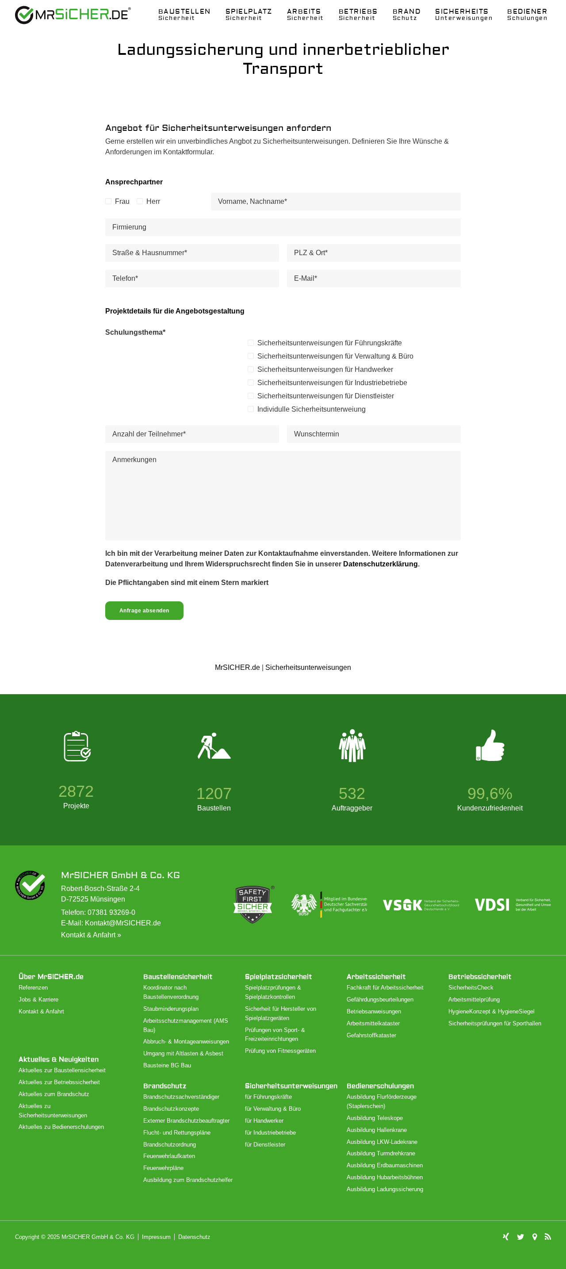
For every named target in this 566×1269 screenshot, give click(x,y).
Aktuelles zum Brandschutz (54, 1094)
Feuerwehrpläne (163, 1168)
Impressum (156, 1237)
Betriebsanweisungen (374, 1011)
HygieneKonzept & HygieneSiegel (491, 1011)
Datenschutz (194, 1237)
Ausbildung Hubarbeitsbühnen (385, 1177)
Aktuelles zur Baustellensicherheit (62, 1070)
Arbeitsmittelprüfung (474, 999)
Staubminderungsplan (171, 1008)
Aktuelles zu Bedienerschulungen (61, 1127)
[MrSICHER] (73, 15)
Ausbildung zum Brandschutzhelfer (188, 1180)
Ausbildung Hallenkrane (377, 1130)
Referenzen (33, 987)
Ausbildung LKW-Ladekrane (382, 1142)
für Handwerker (264, 1120)
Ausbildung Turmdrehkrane (381, 1153)
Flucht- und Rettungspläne (176, 1132)
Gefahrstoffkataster (371, 1035)
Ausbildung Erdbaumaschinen (385, 1165)
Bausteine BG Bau (167, 1065)
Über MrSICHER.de (51, 977)
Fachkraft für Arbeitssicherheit (385, 987)
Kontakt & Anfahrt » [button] (91, 935)
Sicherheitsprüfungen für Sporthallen (494, 1023)
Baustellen (184, 15)
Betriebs (358, 15)
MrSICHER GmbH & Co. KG (120, 875)
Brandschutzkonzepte (171, 1108)
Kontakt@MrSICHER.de (123, 923)
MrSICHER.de (237, 667)
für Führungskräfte (268, 1096)
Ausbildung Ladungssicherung (385, 1189)
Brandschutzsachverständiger (181, 1096)
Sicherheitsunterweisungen (308, 667)
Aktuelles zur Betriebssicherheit (59, 1082)
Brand (407, 15)
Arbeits (305, 15)
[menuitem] (185, 15)
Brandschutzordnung (169, 1144)
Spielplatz (249, 15)
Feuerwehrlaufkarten (169, 1156)
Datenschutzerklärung (380, 564)
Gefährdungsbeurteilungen (380, 999)
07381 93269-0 (111, 912)
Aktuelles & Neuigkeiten (59, 1059)
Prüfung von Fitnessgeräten (280, 1050)
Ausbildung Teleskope (375, 1118)
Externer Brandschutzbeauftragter (186, 1120)
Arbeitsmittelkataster (373, 1023)
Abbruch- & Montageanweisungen (186, 1041)
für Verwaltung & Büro (273, 1108)
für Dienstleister (265, 1144)
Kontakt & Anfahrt (41, 1011)
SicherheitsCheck (470, 987)
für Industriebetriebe (270, 1132)
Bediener (527, 15)
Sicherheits (464, 15)
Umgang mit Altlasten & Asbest (183, 1053)
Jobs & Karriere (38, 999)
